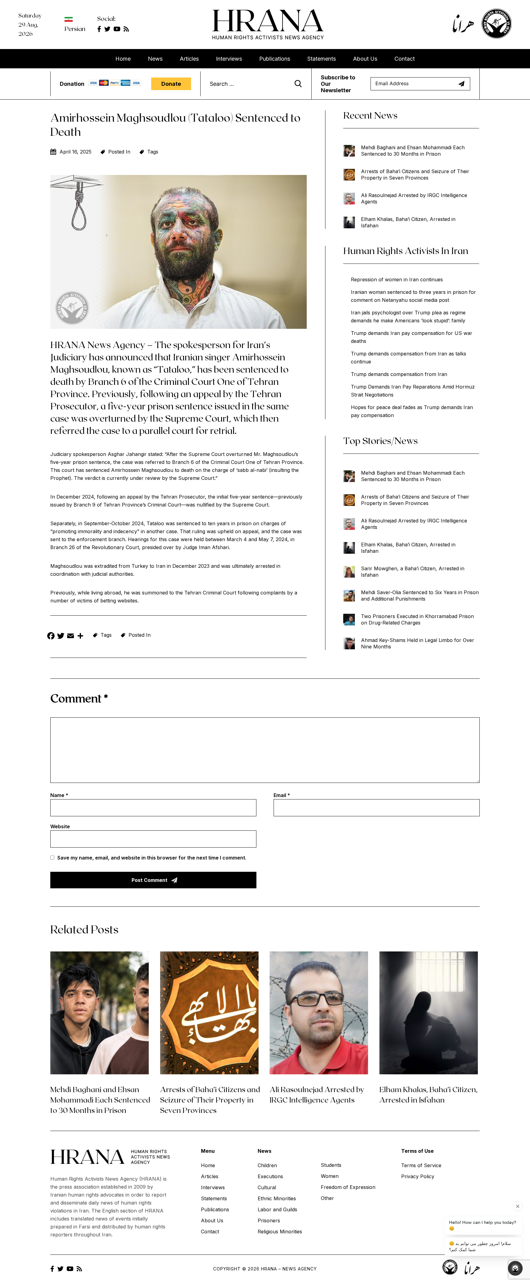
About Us (365, 58)
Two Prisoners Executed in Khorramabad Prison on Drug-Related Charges (417, 619)
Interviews (229, 58)
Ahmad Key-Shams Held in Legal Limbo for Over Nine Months (417, 643)
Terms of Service (421, 1165)
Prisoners (269, 1220)
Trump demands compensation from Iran (399, 374)
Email (282, 795)
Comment (79, 697)
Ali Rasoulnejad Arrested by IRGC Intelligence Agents (414, 198)
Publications (274, 58)
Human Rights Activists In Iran (405, 250)
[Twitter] (61, 636)
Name (59, 795)
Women (330, 1176)
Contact (404, 58)
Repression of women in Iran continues (397, 279)
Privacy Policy (417, 1176)
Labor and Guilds (277, 1209)
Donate (171, 84)
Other (327, 1198)
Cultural (267, 1187)
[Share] (80, 636)
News (155, 58)
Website (60, 826)
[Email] (70, 636)
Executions (270, 1176)
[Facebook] (51, 636)
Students (331, 1165)
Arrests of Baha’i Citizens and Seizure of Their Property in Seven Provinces (415, 174)
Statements (321, 58)
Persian (74, 28)
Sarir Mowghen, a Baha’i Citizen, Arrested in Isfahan (412, 571)
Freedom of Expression (348, 1187)
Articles (189, 58)
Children (267, 1165)
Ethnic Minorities (277, 1198)
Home (123, 58)
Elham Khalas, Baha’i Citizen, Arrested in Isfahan (408, 222)
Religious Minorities (280, 1231)
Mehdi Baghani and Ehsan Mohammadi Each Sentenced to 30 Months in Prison (413, 150)
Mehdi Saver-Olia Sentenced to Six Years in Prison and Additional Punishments (420, 595)
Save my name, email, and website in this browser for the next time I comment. (151, 858)
